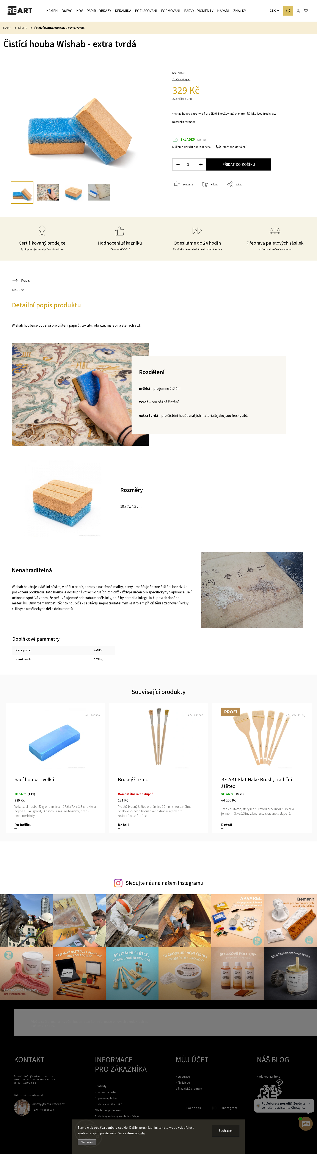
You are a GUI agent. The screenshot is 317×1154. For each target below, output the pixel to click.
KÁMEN (98, 650)
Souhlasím (225, 1131)
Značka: (181, 79)
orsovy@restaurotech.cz (48, 1104)
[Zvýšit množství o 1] (200, 164)
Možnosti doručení (234, 147)
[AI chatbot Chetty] (305, 1123)
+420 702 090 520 (43, 1110)
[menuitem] (52, 11)
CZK (273, 10)
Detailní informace (184, 122)
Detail (123, 825)
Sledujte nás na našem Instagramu (164, 882)
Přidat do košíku (238, 164)
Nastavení (87, 1142)
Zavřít (293, 198)
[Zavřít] (309, 1103)
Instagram (215, 1109)
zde (142, 1133)
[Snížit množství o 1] (178, 164)
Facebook (179, 1109)
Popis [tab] (25, 280)
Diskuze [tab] (18, 289)
